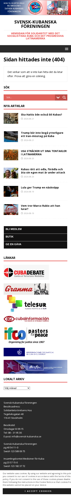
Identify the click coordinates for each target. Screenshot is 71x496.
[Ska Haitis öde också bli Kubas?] (11, 121)
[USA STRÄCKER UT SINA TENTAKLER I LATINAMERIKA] (11, 158)
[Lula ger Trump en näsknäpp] (11, 194)
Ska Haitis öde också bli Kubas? (41, 114)
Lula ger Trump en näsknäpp (40, 187)
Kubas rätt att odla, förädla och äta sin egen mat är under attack (43, 170)
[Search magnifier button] (64, 97)
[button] (66, 48)
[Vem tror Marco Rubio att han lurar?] (11, 213)
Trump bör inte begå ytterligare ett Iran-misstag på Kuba (42, 134)
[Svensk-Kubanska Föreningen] (35, 13)
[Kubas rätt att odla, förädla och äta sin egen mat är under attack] (11, 176)
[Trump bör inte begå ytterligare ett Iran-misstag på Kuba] (11, 140)
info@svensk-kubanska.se (26, 436)
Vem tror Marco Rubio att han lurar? (40, 207)
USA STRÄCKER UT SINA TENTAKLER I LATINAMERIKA (44, 152)
